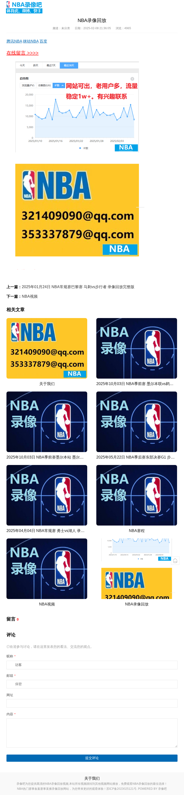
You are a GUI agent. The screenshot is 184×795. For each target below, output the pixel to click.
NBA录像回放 (137, 604)
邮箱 (11, 675)
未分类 (65, 28)
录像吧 (162, 788)
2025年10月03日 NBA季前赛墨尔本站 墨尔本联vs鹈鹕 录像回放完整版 (66, 457)
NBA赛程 (137, 531)
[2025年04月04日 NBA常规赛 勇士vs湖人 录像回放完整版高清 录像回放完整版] (46, 495)
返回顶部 (175, 561)
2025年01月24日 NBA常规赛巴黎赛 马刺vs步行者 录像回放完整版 (78, 287)
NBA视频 (30, 296)
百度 (43, 41)
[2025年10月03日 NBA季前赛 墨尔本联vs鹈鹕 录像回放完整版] (136, 348)
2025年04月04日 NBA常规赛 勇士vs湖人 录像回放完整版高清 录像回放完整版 (72, 531)
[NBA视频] (46, 568)
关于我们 (47, 384)
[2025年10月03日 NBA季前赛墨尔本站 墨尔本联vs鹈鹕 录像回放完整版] (46, 422)
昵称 (11, 656)
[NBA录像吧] (24, 7)
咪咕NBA (31, 41)
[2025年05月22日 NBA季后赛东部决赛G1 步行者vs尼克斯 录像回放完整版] (136, 422)
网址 (9, 695)
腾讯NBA (14, 41)
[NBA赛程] (136, 495)
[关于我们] (46, 348)
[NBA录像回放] (136, 568)
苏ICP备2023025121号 (121, 788)
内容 (11, 714)
